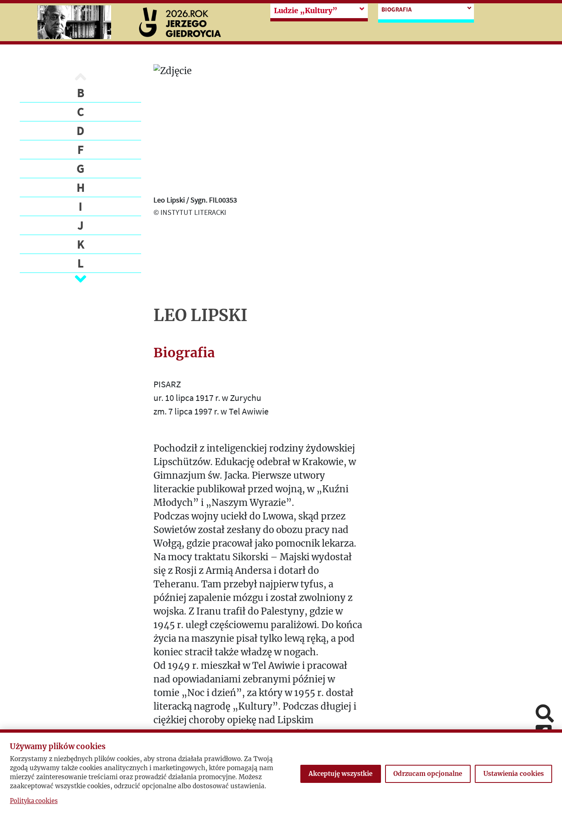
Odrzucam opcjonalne (427, 774)
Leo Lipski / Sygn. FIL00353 (195, 200)
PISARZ (167, 384)
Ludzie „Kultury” (305, 10)
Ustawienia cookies (513, 774)
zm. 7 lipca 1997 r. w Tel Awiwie (211, 411)
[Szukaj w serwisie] (545, 714)
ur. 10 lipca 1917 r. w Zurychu (207, 397)
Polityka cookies (34, 801)
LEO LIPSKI (200, 315)
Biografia (396, 9)
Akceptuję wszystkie (340, 774)
